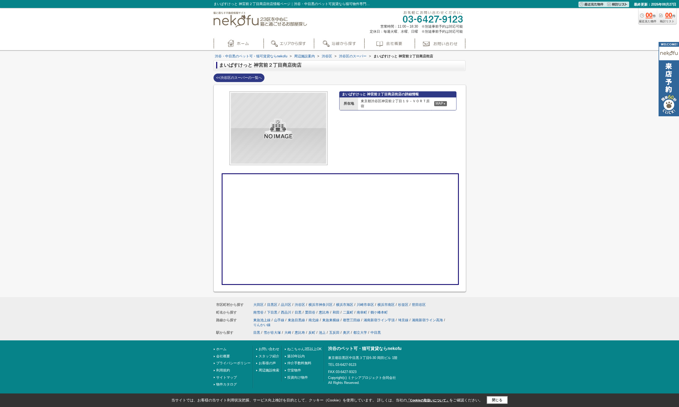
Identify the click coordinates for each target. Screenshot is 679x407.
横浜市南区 (386, 305)
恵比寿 (324, 312)
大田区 (258, 305)
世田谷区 (419, 305)
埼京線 (403, 320)
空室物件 (294, 370)
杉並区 (403, 305)
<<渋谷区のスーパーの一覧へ (239, 78)
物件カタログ (226, 384)
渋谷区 (300, 305)
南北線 (313, 320)
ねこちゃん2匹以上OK (304, 349)
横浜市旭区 (344, 305)
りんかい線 (262, 325)
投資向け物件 (297, 377)
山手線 (279, 320)
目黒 (298, 312)
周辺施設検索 (269, 370)
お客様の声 (267, 363)
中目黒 (376, 333)
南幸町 (362, 312)
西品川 (286, 312)
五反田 (334, 333)
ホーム (221, 349)
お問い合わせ (269, 349)
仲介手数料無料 (299, 363)
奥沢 (346, 333)
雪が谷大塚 (272, 333)
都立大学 (360, 333)
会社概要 (223, 356)
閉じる (497, 400)
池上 (322, 333)
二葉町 (348, 312)
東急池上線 (262, 320)
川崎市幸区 (365, 305)
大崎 (287, 333)
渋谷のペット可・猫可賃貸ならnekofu (365, 348)
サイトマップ (226, 377)
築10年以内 (296, 356)
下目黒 (272, 312)
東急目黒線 (296, 320)
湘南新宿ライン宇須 (379, 320)
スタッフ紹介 (269, 356)
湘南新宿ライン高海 (427, 320)
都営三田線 (351, 320)
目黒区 (272, 305)
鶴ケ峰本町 (379, 312)
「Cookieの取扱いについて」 (428, 400)
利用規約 (223, 370)
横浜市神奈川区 (320, 305)
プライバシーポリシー (233, 363)
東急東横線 (331, 320)
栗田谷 (310, 312)
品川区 (286, 305)
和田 (336, 312)
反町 (311, 333)
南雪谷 (258, 312)
